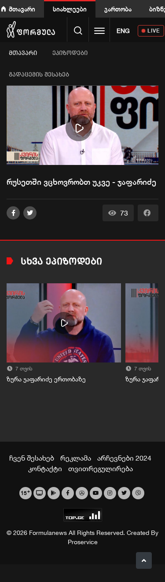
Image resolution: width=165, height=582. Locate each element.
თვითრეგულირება (100, 468)
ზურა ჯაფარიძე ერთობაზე (46, 379)
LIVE (153, 30)
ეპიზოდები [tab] (70, 53)
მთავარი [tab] (23, 53)
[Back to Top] (144, 560)
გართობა (118, 9)
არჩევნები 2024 (124, 458)
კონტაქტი (45, 468)
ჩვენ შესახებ (31, 458)
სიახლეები (70, 9)
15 (25, 492)
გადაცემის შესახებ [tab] (39, 74)
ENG (123, 30)
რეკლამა (75, 458)
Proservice (83, 541)
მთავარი (22, 9)
